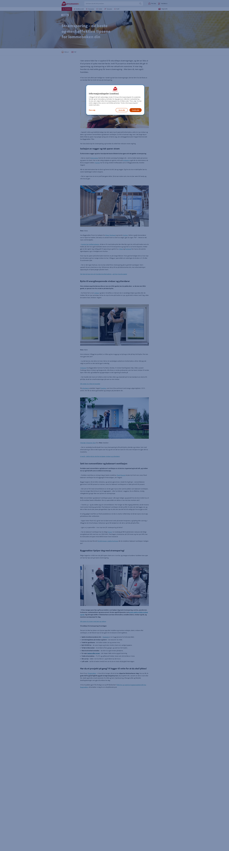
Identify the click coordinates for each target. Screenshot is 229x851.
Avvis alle (122, 110)
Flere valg (92, 110)
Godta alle (135, 110)
